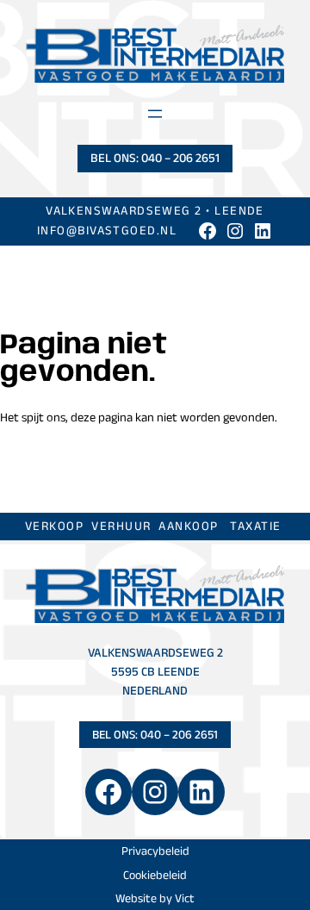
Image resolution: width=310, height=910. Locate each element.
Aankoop (188, 526)
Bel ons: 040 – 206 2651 (155, 158)
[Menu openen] (155, 113)
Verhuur (121, 526)
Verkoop (54, 526)
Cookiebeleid (155, 875)
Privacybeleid (155, 850)
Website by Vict (155, 898)
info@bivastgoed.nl (107, 230)
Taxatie (255, 526)
